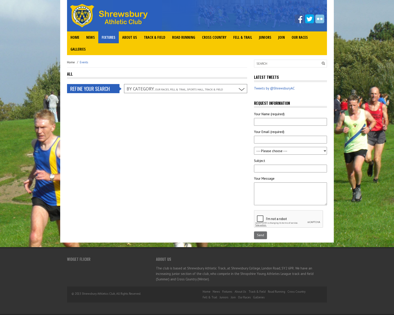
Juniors (265, 37)
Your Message (264, 178)
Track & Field (154, 37)
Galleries (78, 49)
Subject (259, 161)
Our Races (300, 37)
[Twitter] (309, 19)
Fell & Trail (242, 37)
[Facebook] (299, 19)
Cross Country (214, 37)
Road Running (183, 37)
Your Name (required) (269, 114)
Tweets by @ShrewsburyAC (274, 88)
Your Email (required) (269, 132)
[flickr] (319, 19)
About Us (129, 37)
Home (74, 37)
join (281, 37)
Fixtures (108, 37)
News (90, 37)
